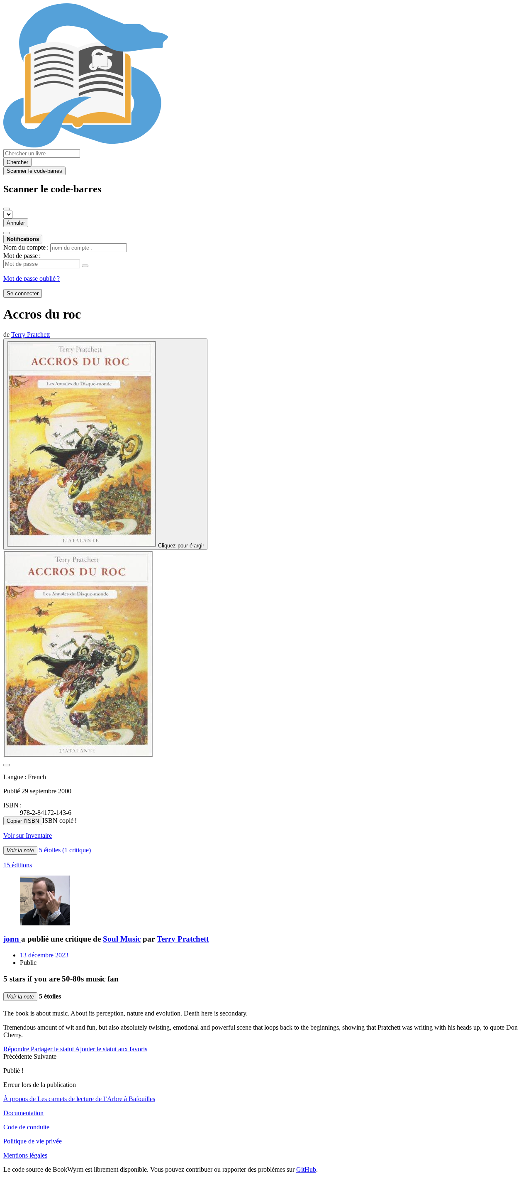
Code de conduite (26, 1127)
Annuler (16, 223)
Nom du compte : (26, 247)
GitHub (306, 1169)
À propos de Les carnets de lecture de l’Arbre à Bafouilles (79, 1098)
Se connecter (23, 293)
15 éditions (17, 864)
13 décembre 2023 (44, 955)
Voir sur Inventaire (27, 835)
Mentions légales (25, 1155)
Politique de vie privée (32, 1141)
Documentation (23, 1112)
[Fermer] (6, 209)
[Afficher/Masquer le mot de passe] (85, 266)
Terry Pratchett (183, 939)
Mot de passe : (22, 255)
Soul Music (122, 939)
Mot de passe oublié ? (31, 278)
